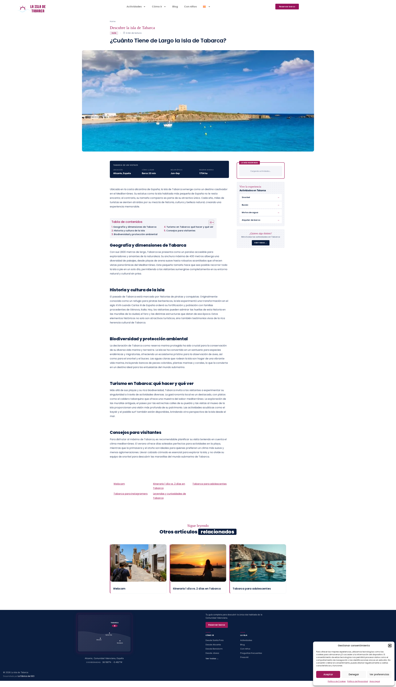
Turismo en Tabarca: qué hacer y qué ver (189, 226)
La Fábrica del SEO (26, 676)
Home (112, 21)
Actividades (134, 6)
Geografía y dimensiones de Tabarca (134, 226)
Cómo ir (157, 6)
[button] (389, 645)
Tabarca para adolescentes (209, 484)
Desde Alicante (213, 644)
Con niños (190, 6)
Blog (175, 6)
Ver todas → (212, 658)
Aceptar (328, 674)
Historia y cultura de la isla (129, 230)
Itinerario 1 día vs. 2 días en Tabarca (197, 588)
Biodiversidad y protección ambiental (135, 234)
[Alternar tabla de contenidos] (209, 222)
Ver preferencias (379, 674)
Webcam (119, 484)
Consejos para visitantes (180, 230)
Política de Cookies (337, 681)
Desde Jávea (212, 653)
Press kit (244, 657)
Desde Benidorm (214, 648)
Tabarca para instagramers (131, 493)
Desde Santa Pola (215, 640)
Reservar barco (216, 625)
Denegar (354, 674)
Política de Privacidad (357, 681)
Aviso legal (375, 681)
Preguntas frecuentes (251, 653)
